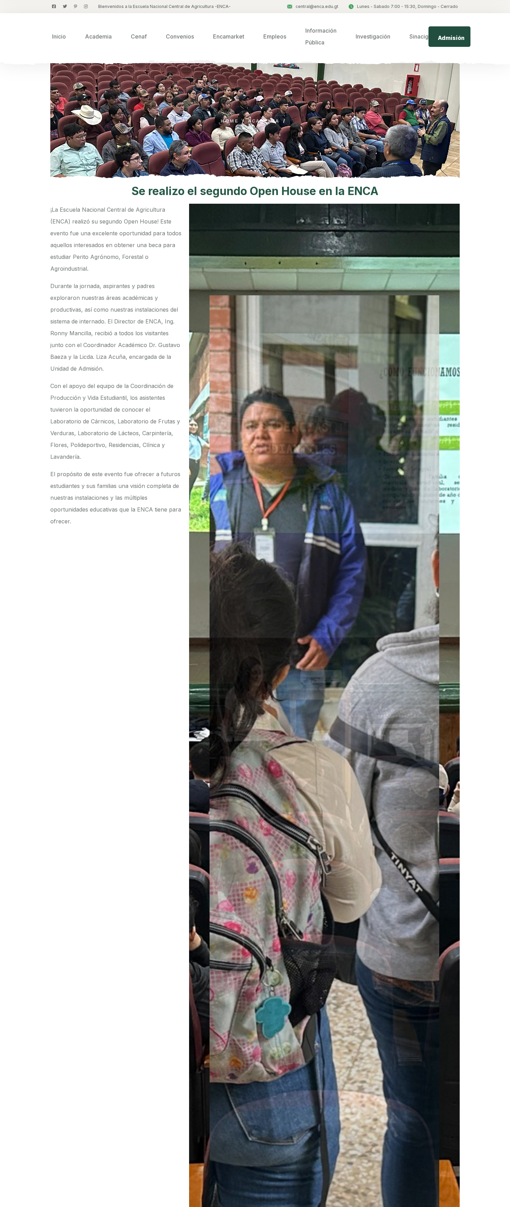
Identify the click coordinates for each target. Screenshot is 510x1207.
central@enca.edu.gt (317, 6)
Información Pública (321, 36)
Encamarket (228, 36)
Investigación (373, 36)
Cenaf (139, 36)
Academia (98, 36)
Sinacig (418, 36)
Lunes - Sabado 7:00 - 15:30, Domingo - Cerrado (407, 6)
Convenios (180, 36)
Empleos (274, 36)
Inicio (59, 36)
